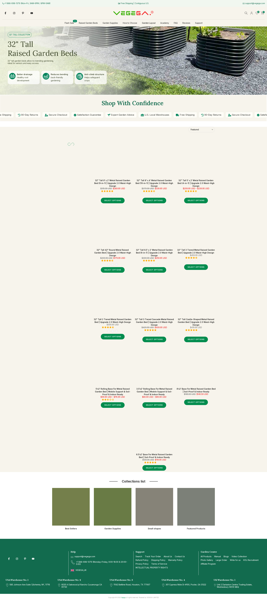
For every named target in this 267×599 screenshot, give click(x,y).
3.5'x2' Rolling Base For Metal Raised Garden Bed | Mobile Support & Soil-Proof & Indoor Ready (154, 392)
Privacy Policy (142, 564)
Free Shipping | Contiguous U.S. (134, 3)
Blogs (226, 556)
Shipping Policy (158, 560)
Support (198, 23)
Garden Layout (148, 23)
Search (139, 556)
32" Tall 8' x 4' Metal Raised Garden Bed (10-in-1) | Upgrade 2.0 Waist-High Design (154, 183)
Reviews (186, 23)
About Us (168, 556)
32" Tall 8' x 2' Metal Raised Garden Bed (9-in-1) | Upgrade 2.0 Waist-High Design (112, 183)
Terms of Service (159, 564)
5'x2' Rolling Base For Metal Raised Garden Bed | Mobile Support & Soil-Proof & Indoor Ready (112, 392)
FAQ (176, 23)
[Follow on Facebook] (5, 13)
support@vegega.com (255, 3)
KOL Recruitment (251, 560)
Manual (217, 556)
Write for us (235, 560)
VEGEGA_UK (81, 570)
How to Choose (130, 23)
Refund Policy (142, 560)
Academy (164, 23)
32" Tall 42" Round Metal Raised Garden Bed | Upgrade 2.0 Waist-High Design (112, 253)
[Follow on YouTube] (31, 13)
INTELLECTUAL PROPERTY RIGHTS (152, 567)
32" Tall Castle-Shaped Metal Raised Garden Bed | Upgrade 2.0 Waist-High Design (196, 322)
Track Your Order (153, 556)
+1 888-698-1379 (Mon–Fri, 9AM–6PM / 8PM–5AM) (27, 3)
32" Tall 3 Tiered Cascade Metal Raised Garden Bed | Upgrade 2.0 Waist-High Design (154, 322)
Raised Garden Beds (88, 23)
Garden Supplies (110, 23)
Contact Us (180, 556)
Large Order (221, 560)
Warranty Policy (175, 560)
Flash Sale (70, 22)
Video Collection (239, 556)
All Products (206, 556)
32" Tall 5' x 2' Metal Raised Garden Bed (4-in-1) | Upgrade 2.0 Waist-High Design (196, 183)
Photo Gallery (207, 560)
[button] (107, 191)
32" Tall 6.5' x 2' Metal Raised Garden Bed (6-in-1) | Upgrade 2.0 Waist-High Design (154, 253)
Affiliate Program (208, 564)
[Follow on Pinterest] (23, 13)
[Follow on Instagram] (14, 13)
